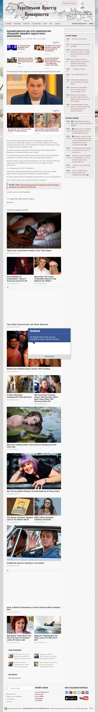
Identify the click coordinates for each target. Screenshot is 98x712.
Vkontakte (87, 692)
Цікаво (58, 23)
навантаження (23, 199)
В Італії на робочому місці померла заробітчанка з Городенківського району (79, 173)
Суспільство (36, 23)
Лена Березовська (16, 39)
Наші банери (11, 699)
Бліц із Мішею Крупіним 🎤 (79, 74)
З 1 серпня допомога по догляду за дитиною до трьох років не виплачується (81, 150)
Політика (26, 23)
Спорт (45, 23)
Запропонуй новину (69, 3)
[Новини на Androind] (71, 700)
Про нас (9, 701)
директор (14, 199)
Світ (50, 23)
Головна (8, 23)
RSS (74, 692)
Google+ (70, 692)
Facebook (26, 192)
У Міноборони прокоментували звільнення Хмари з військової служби (79, 82)
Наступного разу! (49, 356)
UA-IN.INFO (38, 700)
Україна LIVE (39, 694)
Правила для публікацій (14, 696)
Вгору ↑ (91, 708)
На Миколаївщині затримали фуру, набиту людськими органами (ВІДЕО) (81, 123)
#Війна (91, 23)
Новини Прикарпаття (79, 23)
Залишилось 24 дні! (79, 69)
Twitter (78, 692)
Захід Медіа (39, 698)
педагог (32, 199)
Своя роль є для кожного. (79, 39)
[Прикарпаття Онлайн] (84, 700)
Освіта (44, 39)
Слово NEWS (39, 696)
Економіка (17, 23)
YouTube (83, 692)
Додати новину (11, 694)
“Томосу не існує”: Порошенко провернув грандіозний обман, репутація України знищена (81, 131)
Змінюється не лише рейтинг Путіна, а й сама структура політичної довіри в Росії (79, 89)
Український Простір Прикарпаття (49, 11)
